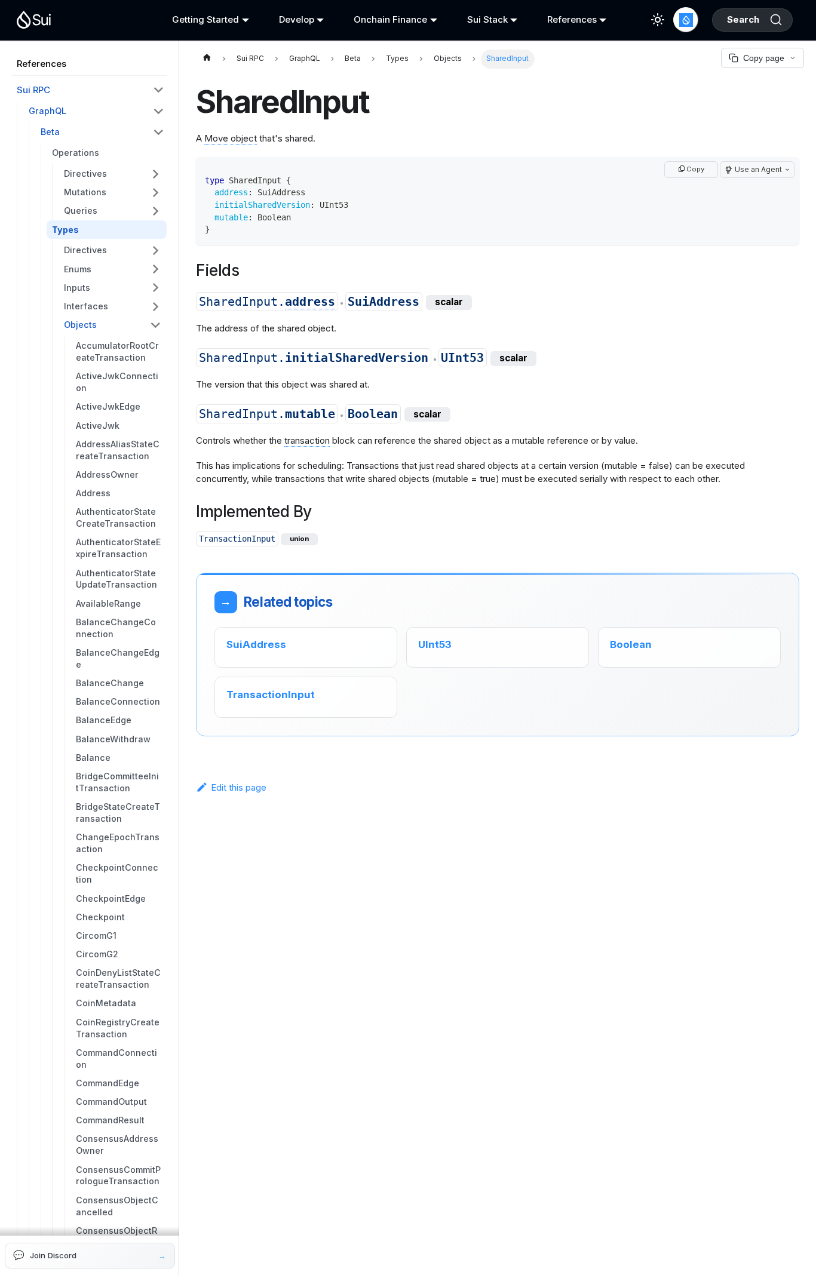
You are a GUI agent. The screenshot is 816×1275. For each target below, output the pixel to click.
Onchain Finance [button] (390, 19)
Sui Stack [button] (487, 19)
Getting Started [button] (205, 19)
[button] (113, 173)
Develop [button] (296, 19)
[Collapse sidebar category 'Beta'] (159, 131)
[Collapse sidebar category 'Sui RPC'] (159, 90)
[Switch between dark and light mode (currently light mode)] (658, 20)
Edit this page (238, 787)
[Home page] (206, 59)
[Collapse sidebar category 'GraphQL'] (159, 111)
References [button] (572, 19)
